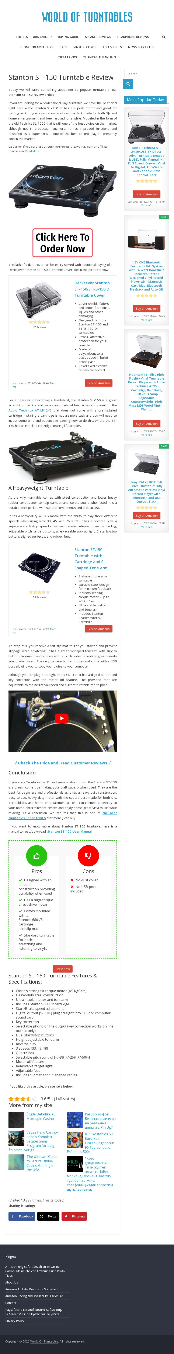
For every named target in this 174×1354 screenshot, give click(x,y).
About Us (11, 1282)
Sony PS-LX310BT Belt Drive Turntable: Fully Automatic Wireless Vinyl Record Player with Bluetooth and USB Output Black (146, 492)
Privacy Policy (14, 1321)
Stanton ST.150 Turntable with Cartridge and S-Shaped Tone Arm (91, 558)
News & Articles (141, 47)
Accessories (112, 47)
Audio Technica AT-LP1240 (30, 410)
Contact (10, 1303)
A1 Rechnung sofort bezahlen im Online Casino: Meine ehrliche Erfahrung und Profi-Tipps (35, 1271)
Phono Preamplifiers (36, 47)
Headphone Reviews (133, 37)
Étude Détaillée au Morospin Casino (41, 1116)
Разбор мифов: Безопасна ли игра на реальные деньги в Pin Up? (100, 1121)
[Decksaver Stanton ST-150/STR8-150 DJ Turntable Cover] (39, 299)
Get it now (63, 969)
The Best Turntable (32, 37)
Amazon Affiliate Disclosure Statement (32, 1289)
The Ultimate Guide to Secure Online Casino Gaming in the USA (42, 1163)
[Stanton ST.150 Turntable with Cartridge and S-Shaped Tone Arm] (62, 189)
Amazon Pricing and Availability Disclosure (34, 1296)
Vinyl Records (84, 47)
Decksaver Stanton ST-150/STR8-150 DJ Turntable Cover (92, 289)
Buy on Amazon (99, 383)
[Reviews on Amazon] (39, 322)
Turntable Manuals (99, 57)
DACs (63, 47)
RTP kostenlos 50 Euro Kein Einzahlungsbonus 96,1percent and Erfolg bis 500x (91, 1143)
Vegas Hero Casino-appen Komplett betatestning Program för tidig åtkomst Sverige (33, 1141)
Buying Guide (68, 37)
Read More (32, 151)
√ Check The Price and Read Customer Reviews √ (63, 763)
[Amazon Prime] (106, 376)
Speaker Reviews (98, 37)
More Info (146, 205)
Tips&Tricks (67, 57)
